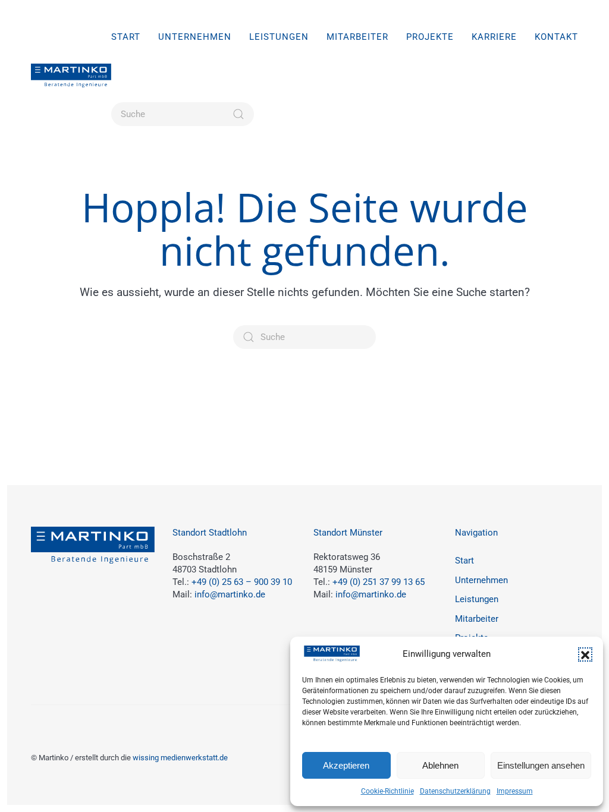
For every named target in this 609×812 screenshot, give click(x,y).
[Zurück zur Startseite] (71, 75)
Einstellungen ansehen (541, 765)
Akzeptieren (346, 765)
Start (125, 37)
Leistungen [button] (279, 37)
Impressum (515, 791)
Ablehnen (440, 765)
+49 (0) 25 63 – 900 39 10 (242, 582)
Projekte (430, 37)
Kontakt (556, 37)
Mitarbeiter (357, 37)
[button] (585, 654)
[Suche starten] (238, 114)
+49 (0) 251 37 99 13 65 (378, 582)
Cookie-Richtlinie (387, 791)
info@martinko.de (229, 594)
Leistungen (476, 599)
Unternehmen (194, 37)
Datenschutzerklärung (455, 791)
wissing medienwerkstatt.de (180, 757)
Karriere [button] (494, 37)
